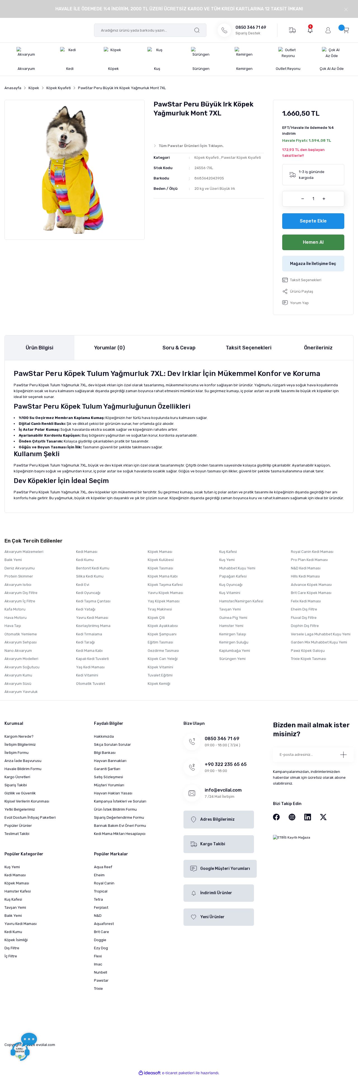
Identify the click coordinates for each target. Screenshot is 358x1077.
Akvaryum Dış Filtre (20, 593)
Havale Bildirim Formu (22, 769)
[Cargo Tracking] (292, 30)
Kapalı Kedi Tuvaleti (92, 659)
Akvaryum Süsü (17, 683)
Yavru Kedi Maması (92, 618)
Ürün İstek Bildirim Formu (115, 809)
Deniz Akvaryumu (19, 568)
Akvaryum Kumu (18, 675)
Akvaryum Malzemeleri (23, 552)
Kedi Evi (82, 585)
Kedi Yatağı (85, 609)
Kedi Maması (86, 552)
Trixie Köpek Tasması (308, 659)
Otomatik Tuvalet (90, 683)
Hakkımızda (104, 736)
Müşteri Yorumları (109, 785)
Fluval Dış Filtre (304, 618)
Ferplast (101, 907)
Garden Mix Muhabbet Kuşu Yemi (319, 642)
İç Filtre (10, 956)
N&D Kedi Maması (306, 568)
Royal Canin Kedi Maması (312, 552)
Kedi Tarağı (85, 642)
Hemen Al (313, 242)
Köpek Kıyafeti (206, 157)
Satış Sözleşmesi (108, 777)
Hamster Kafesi (17, 891)
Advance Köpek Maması (311, 585)
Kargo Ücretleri (17, 777)
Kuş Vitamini (229, 593)
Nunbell (100, 972)
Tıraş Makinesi (160, 609)
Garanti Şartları (107, 769)
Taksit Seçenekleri (249, 348)
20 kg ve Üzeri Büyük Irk (214, 188)
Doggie (100, 940)
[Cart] (346, 30)
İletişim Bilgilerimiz (20, 744)
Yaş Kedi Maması (90, 667)
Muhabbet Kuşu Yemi (237, 568)
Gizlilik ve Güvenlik (20, 793)
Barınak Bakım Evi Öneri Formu (120, 825)
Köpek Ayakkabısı (163, 626)
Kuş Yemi (227, 560)
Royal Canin (104, 883)
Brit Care (101, 932)
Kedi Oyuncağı (88, 593)
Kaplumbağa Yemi (234, 650)
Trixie (98, 988)
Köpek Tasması (160, 568)
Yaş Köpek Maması (164, 601)
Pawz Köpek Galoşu (308, 650)
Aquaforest (104, 924)
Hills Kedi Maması (305, 576)
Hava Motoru (15, 618)
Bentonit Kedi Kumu (92, 568)
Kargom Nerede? (19, 736)
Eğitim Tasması (160, 642)
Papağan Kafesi (233, 576)
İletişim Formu (16, 753)
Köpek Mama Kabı (163, 576)
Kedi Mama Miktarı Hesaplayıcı (119, 834)
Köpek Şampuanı (162, 634)
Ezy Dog (101, 948)
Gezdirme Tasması (163, 650)
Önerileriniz (318, 348)
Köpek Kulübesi (161, 560)
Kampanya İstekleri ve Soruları (120, 801)
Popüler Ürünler (18, 825)
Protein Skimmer (18, 576)
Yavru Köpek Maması (165, 593)
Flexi (98, 956)
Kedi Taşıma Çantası (93, 601)
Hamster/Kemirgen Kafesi (241, 601)
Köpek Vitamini (160, 667)
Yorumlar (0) (109, 348)
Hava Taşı (12, 626)
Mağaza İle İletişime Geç (313, 263)
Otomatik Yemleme (20, 634)
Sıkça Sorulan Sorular (112, 744)
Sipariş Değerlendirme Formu (119, 817)
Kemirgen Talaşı (232, 634)
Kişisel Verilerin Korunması (26, 801)
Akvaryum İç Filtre (19, 601)
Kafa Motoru (14, 609)
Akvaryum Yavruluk (21, 692)
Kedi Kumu (85, 560)
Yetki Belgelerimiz (19, 809)
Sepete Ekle (313, 221)
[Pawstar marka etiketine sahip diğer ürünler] (164, 129)
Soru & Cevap (179, 348)
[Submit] (343, 754)
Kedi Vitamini (87, 675)
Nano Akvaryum (18, 650)
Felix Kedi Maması (306, 601)
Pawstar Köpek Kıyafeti (241, 157)
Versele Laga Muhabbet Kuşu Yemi (320, 634)
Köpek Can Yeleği (163, 659)
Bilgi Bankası (105, 753)
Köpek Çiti (156, 618)
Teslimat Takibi (16, 834)
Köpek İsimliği (16, 940)
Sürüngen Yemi (232, 659)
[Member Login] (328, 30)
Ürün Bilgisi (39, 348)
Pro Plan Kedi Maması (309, 560)
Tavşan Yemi (230, 609)
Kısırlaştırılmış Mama (93, 626)
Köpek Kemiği (159, 683)
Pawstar (101, 980)
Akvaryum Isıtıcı (17, 585)
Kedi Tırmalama (89, 634)
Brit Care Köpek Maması (311, 593)
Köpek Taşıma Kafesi (165, 585)
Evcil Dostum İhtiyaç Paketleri (30, 817)
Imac (98, 964)
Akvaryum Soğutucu (21, 667)
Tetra (98, 899)
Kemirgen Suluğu (233, 642)
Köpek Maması (160, 552)
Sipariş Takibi (15, 785)
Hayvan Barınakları (110, 761)
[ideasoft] (149, 1073)
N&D (98, 915)
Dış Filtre (11, 948)
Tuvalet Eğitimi (160, 675)
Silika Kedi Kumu (89, 576)
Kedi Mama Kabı (89, 650)
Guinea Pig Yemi (233, 618)
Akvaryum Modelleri (21, 659)
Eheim (99, 875)
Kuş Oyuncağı (230, 585)
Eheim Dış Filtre (304, 609)
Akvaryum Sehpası (20, 642)
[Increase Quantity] (323, 198)
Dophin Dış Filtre (305, 626)
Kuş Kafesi (228, 552)
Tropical (100, 891)
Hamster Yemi (231, 626)
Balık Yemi (13, 560)
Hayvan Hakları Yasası (113, 793)
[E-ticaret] (178, 1072)
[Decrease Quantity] (302, 198)
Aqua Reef (103, 867)
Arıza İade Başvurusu (22, 761)
